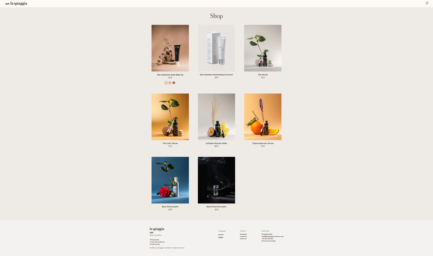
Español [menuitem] (221, 234)
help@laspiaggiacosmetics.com (272, 236)
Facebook (243, 236)
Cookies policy (155, 244)
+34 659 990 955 (267, 239)
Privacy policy (154, 240)
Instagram (243, 234)
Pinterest (243, 239)
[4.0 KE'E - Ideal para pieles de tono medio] (170, 82)
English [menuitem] (220, 237)
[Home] (16, 4)
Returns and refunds (269, 241)
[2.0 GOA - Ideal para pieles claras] (166, 82)
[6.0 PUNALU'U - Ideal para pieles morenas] (173, 82)
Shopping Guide (267, 234)
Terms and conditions (157, 242)
